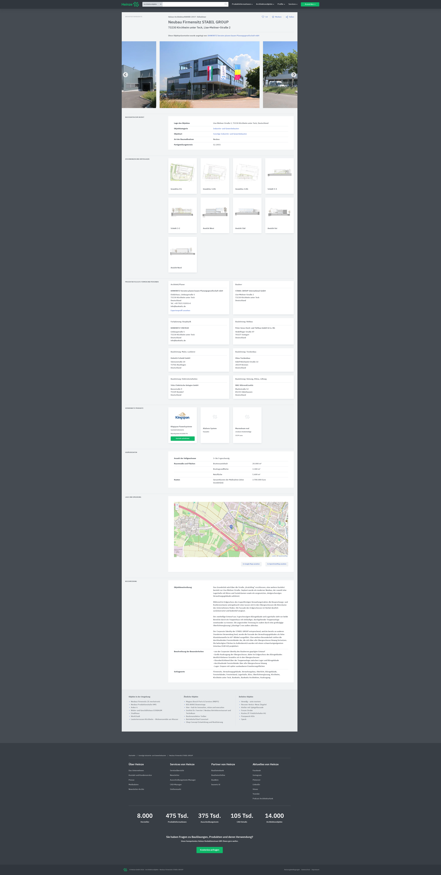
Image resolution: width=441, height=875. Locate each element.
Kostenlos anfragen (209, 850)
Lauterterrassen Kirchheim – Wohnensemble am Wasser (154, 719)
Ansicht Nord (176, 268)
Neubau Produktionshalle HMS (144, 705)
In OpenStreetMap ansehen (276, 564)
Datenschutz (305, 870)
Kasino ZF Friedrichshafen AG (253, 713)
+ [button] (177, 505)
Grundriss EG (176, 189)
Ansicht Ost (272, 228)
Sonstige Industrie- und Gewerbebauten (230, 134)
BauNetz (215, 780)
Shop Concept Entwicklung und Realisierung (204, 722)
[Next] (293, 74)
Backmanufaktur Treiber (196, 716)
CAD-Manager (176, 785)
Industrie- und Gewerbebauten (226, 129)
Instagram (257, 775)
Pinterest (256, 780)
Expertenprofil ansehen (180, 311)
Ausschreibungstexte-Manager (183, 780)
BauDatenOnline (218, 775)
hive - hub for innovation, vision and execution (205, 708)
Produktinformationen (241, 4)
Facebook (257, 771)
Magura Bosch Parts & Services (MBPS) (202, 702)
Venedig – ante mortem (251, 702)
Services (292, 4)
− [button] (177, 508)
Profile (280, 4)
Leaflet (274, 556)
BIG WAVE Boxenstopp (195, 705)
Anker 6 (134, 708)
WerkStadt (135, 716)
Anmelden (309, 4)
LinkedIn (256, 785)
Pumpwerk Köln (248, 716)
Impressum (315, 870)
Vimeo (255, 789)
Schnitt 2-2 (175, 228)
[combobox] (195, 4)
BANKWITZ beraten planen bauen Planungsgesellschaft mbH (233, 36)
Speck (243, 719)
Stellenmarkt (175, 789)
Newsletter (174, 775)
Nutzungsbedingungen (292, 870)
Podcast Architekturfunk (263, 799)
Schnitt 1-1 (272, 189)
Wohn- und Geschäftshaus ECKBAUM (146, 711)
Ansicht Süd (240, 228)
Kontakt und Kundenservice (140, 775)
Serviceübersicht (177, 771)
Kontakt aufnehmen (182, 438)
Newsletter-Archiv (136, 789)
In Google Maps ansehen (251, 564)
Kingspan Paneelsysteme (181, 427)
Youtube (256, 794)
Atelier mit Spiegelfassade (252, 708)
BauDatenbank (217, 771)
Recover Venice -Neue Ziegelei (254, 705)
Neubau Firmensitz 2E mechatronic (145, 702)
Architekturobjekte (264, 4)
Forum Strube (247, 711)
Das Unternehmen (136, 771)
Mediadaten (134, 785)
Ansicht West (208, 228)
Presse (131, 780)
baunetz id (215, 785)
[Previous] (125, 74)
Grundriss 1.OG (209, 189)
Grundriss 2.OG (241, 189)
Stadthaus (135, 713)
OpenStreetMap (283, 556)
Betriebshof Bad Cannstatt (197, 719)
